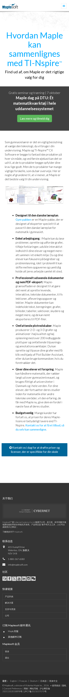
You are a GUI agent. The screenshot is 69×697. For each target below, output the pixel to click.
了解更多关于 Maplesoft (12, 532)
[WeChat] (33, 578)
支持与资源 (10, 609)
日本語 (43, 681)
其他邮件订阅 (15, 636)
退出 (7, 657)
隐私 (64, 685)
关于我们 (7, 498)
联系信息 (7, 541)
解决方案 (9, 602)
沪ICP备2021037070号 (35, 691)
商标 (26, 688)
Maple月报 (13, 631)
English (13, 681)
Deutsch (34, 681)
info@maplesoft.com (18, 564)
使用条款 (56, 685)
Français (23, 681)
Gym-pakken (23, 219)
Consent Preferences (13, 688)
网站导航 (34, 688)
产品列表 (9, 596)
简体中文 (53, 681)
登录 (7, 651)
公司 (7, 615)
